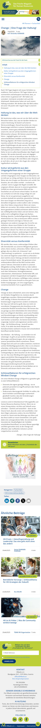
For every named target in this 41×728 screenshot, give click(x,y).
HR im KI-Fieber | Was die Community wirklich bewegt (19, 621)
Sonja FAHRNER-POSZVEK (20, 550)
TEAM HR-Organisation (22, 632)
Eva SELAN (18, 592)
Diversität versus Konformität (14, 76)
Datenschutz (31, 726)
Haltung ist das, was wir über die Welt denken (20, 68)
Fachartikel (36, 23)
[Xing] (20, 719)
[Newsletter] (4, 444)
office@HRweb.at (21, 677)
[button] (6, 500)
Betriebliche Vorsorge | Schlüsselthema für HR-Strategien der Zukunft (20, 580)
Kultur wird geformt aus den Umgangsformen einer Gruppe (20, 72)
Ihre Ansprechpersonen (20, 679)
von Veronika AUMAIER (15, 33)
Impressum (21, 726)
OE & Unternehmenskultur (14, 493)
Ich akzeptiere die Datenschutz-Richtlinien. (17, 657)
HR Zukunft (31, 536)
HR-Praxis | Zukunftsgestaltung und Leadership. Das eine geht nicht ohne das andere (19, 541)
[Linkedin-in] (14, 719)
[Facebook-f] (26, 719)
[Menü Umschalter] (2, 19)
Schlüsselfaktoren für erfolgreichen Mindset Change (19, 83)
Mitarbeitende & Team (28, 576)
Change (6, 79)
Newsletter (13, 442)
